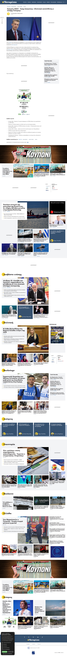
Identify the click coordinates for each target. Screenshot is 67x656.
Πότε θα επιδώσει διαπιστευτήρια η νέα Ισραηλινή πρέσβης (41, 363)
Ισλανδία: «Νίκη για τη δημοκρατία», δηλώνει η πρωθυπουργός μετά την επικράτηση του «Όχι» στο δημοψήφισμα (49, 70)
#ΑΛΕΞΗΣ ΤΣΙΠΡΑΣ (19, 6)
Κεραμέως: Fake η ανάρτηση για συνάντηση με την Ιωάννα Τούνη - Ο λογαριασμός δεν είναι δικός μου (25, 364)
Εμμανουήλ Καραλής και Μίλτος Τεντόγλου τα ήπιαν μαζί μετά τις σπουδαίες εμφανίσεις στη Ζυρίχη (14, 379)
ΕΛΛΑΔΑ (49, 65)
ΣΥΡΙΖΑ (10, 42)
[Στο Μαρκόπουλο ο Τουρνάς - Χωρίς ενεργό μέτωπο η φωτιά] (33, 529)
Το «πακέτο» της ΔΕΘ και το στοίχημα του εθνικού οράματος (57, 232)
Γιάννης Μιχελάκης (58, 433)
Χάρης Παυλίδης (57, 240)
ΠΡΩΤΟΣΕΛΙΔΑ (59, 2)
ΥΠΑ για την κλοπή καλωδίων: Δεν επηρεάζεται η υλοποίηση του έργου (25, 554)
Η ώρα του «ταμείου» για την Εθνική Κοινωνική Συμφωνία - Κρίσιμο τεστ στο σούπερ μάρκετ (9, 485)
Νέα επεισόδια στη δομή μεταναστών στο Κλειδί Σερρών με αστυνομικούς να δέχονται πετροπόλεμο (57, 530)
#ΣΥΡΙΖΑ (24, 6)
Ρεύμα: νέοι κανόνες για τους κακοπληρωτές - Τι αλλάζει (13, 459)
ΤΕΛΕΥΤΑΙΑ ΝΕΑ (48, 61)
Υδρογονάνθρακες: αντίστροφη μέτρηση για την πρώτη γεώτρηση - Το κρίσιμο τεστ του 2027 (56, 542)
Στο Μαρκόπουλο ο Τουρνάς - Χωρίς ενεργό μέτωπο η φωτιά (50, 64)
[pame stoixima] (33, 154)
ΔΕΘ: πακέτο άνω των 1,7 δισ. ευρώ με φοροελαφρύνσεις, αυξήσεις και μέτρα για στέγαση (25, 485)
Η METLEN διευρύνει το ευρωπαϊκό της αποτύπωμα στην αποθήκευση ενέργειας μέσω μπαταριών (41, 507)
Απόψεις (8, 419)
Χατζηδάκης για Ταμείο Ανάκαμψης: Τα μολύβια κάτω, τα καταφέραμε (9, 253)
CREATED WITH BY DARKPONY (59, 652)
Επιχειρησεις (39, 2)
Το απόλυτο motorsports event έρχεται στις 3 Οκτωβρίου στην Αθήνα (7, 171)
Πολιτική (8, 322)
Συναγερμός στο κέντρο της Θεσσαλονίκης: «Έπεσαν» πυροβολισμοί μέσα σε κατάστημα (56, 518)
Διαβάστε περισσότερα (9, 640)
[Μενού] (63, 2)
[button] (8, 653)
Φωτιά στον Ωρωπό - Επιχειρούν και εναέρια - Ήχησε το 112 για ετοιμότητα (41, 555)
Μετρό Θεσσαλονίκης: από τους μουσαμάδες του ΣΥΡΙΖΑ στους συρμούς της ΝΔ (24, 254)
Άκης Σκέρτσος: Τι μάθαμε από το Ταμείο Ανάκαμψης (56, 225)
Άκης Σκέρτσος (14, 44)
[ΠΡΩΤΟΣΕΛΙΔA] (57, 334)
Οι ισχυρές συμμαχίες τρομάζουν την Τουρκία (56, 425)
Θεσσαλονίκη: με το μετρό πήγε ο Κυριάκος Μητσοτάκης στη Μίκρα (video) (24, 412)
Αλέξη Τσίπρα (10, 49)
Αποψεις (29, 2)
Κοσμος (48, 2)
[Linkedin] (2, 22)
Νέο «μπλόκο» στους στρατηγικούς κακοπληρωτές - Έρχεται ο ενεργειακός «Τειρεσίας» (14, 453)
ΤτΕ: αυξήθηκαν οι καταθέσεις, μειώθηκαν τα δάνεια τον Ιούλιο (7, 504)
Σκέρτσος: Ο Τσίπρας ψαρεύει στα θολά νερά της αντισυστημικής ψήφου (22, 124)
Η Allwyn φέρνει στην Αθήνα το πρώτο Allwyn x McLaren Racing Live (57, 174)
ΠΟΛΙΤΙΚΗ (8, 6)
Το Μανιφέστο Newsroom (17, 13)
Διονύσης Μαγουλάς (26, 316)
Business (8, 494)
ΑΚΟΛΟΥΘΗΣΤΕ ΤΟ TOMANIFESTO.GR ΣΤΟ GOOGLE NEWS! (17, 142)
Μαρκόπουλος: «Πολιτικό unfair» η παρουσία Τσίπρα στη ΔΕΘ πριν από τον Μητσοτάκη (9, 316)
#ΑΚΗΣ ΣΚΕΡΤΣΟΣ (13, 6)
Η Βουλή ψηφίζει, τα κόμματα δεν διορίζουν (24, 307)
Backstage (9, 370)
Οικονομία (9, 444)
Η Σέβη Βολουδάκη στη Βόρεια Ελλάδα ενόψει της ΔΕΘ (50, 75)
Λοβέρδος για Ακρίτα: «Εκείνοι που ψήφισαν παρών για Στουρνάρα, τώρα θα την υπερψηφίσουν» (9, 412)
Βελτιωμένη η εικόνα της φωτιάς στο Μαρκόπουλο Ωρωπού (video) (51, 80)
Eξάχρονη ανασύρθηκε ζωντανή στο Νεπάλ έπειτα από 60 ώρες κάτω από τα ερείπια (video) (25, 627)
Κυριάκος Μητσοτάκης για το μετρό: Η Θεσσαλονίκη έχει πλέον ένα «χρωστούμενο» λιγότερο (41, 240)
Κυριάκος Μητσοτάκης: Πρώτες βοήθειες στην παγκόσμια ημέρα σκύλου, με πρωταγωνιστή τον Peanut (40, 412)
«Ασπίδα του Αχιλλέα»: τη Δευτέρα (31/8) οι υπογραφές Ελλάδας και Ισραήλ (41, 254)
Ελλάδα (7, 513)
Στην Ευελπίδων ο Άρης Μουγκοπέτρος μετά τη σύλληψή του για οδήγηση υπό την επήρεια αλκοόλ (57, 524)
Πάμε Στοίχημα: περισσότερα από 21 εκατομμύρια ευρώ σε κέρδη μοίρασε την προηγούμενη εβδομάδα (41, 174)
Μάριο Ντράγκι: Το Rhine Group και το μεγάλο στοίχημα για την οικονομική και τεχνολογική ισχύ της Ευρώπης (41, 316)
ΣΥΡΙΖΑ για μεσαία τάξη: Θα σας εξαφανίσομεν (17, 130)
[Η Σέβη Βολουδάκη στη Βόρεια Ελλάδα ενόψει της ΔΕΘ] (33, 338)
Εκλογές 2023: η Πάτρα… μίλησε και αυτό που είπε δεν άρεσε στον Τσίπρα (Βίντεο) (23, 128)
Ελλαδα (44, 2)
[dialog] (8, 643)
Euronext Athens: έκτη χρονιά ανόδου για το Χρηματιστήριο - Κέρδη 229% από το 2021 (57, 482)
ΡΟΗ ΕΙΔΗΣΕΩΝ (53, 2)
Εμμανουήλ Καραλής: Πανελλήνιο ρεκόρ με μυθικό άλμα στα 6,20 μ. (14, 385)
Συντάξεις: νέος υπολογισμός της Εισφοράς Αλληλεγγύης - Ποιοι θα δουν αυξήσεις (41, 485)
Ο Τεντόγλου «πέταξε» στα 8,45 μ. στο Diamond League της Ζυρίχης (14, 387)
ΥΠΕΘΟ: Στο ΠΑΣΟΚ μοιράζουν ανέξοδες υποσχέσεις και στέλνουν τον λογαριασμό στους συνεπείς (25, 240)
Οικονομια (34, 2)
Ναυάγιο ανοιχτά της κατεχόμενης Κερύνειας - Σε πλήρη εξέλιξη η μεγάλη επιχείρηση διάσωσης (14, 207)
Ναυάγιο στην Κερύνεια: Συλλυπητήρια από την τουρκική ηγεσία (14, 216)
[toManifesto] (9, 2)
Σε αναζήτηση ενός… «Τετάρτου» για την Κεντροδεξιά (40, 425)
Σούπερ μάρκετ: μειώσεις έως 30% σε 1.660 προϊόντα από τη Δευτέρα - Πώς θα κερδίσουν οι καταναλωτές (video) (57, 536)
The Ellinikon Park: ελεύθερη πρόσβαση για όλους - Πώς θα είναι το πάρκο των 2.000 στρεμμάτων (57, 507)
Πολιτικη (25, 2)
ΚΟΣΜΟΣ (49, 73)
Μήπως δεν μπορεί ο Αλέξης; (57, 202)
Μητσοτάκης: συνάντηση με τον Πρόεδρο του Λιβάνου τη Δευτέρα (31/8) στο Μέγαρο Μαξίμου (9, 364)
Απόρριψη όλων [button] (10, 651)
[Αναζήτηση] (64, 2)
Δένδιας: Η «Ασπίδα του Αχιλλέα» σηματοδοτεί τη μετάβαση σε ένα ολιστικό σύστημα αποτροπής (13, 283)
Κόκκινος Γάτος (59, 212)
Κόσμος (7, 597)
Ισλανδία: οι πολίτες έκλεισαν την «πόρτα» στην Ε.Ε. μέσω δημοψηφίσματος (41, 627)
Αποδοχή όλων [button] (4, 651)
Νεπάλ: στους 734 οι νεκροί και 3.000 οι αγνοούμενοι (56, 627)
